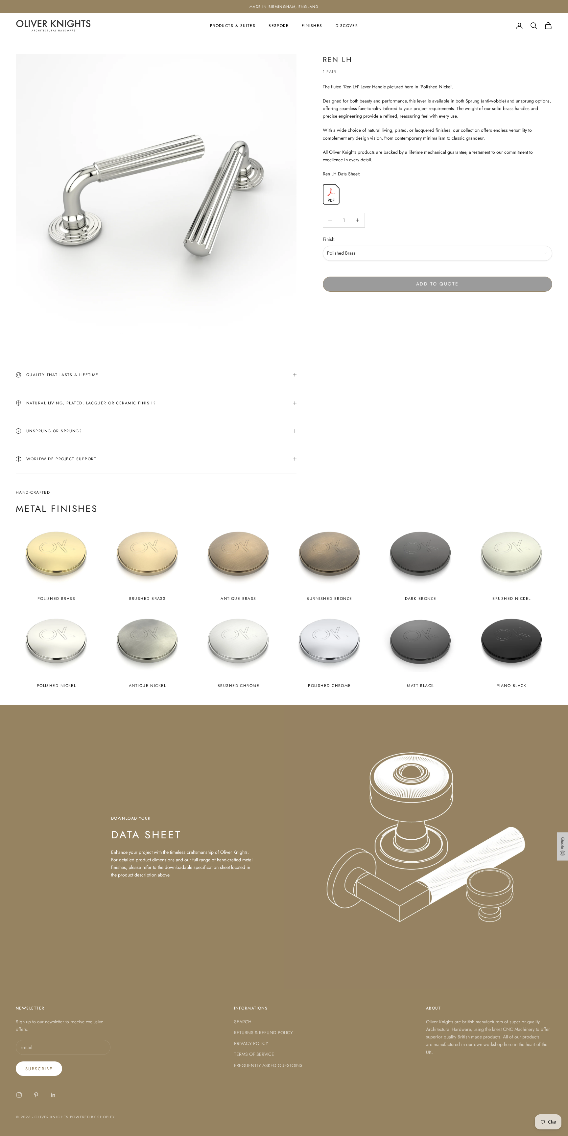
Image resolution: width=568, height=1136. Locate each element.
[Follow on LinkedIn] (53, 1095)
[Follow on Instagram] (19, 1095)
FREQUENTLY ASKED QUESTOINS (268, 1065)
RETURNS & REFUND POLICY (263, 1032)
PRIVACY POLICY (251, 1043)
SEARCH (242, 1021)
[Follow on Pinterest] (36, 1095)
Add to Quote (437, 284)
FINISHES (312, 26)
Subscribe (39, 1069)
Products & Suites (232, 26)
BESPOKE (279, 26)
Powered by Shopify (92, 1117)
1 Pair (330, 72)
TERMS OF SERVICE (254, 1054)
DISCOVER (347, 26)
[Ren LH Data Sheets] (331, 194)
